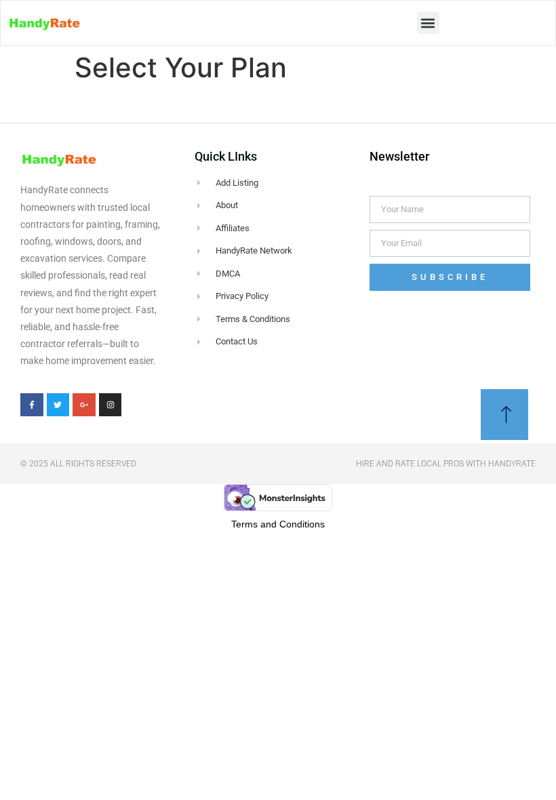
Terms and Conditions (278, 524)
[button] (428, 23)
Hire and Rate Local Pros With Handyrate (446, 463)
